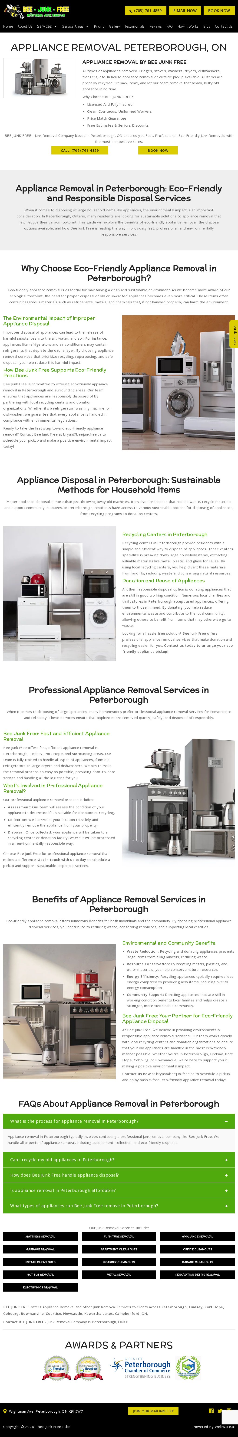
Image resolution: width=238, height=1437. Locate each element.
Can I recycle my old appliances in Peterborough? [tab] (62, 1159)
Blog (206, 26)
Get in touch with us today (62, 859)
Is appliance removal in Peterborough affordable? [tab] (63, 1190)
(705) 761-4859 (148, 10)
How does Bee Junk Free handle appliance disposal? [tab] (64, 1175)
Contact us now (136, 1073)
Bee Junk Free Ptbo (54, 1426)
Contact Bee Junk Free (39, 434)
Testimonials (135, 26)
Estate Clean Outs (41, 1262)
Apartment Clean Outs (119, 1249)
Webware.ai (225, 1426)
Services (44, 26)
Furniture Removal (119, 1236)
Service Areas (73, 26)
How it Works (188, 26)
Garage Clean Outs (197, 1262)
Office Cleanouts (197, 1249)
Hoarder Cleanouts (119, 1262)
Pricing (99, 26)
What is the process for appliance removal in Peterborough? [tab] (74, 1121)
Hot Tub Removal (40, 1274)
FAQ (169, 26)
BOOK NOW (158, 150)
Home (8, 26)
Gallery (114, 26)
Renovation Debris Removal (197, 1274)
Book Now (219, 10)
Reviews (155, 26)
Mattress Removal (40, 1236)
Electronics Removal (40, 1287)
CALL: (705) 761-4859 (80, 150)
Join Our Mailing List (153, 1411)
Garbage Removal (40, 1249)
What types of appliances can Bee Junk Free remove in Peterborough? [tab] (84, 1205)
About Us (25, 26)
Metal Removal (119, 1274)
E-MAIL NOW (185, 10)
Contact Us (224, 26)
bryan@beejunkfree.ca (82, 434)
